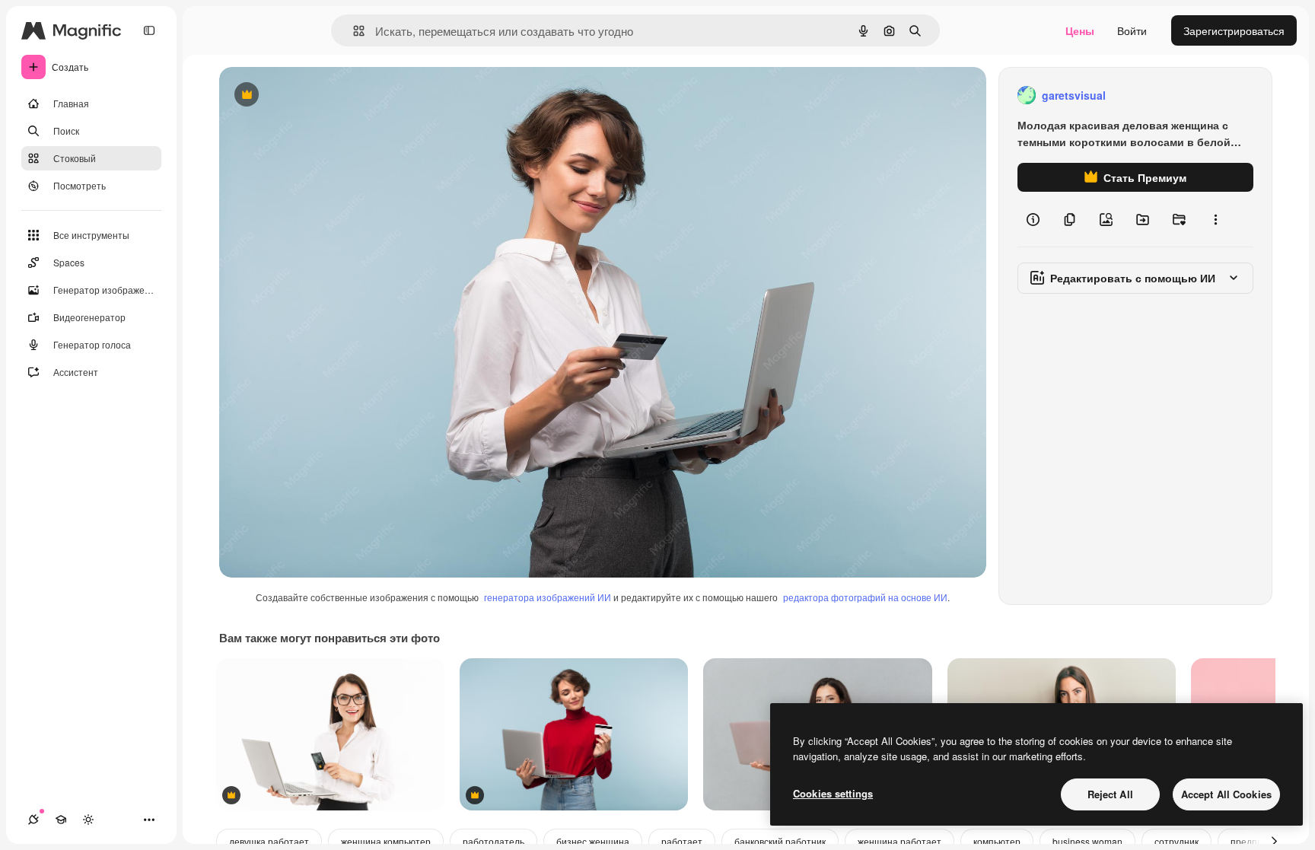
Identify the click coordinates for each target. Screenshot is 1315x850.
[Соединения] (33, 819)
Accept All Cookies (1226, 794)
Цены (1079, 30)
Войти (1132, 30)
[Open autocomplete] (353, 31)
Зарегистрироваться (1234, 30)
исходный (321, 95)
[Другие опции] (1215, 219)
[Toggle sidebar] (149, 30)
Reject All (1110, 794)
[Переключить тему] (88, 819)
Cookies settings (833, 793)
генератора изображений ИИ (547, 597)
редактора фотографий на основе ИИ (865, 597)
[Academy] (61, 819)
